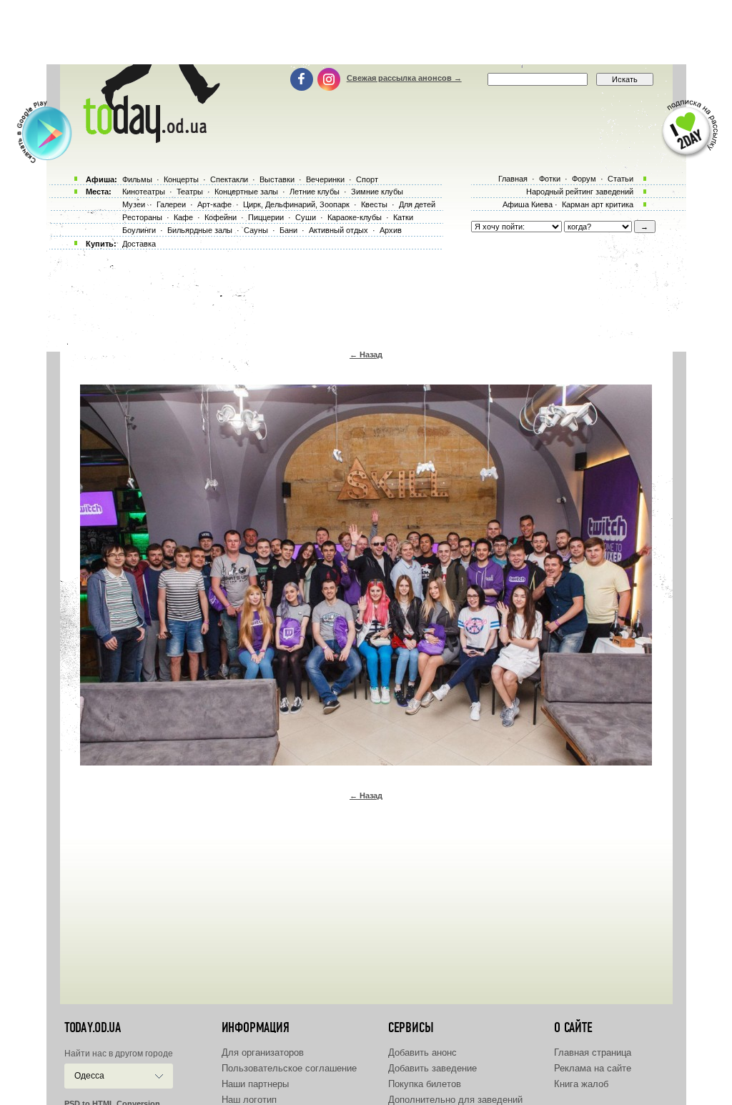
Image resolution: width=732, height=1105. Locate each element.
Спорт (367, 179)
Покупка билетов (424, 1084)
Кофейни (220, 217)
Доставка (139, 243)
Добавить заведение (432, 1068)
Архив (391, 230)
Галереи (171, 204)
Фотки (549, 178)
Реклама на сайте (592, 1068)
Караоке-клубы (354, 217)
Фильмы (137, 179)
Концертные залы (246, 191)
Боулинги (139, 230)
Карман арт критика (597, 204)
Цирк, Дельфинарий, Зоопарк (296, 204)
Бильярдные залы (199, 230)
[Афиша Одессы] (148, 139)
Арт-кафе (214, 204)
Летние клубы (315, 191)
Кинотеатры (143, 191)
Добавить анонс (422, 1052)
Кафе (183, 217)
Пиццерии (266, 217)
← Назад (366, 354)
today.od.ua (92, 1028)
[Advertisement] (366, 32)
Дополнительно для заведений (455, 1099)
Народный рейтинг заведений (579, 191)
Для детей (417, 204)
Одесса (89, 1076)
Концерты (181, 179)
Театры (190, 191)
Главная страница (592, 1052)
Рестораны (142, 217)
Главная (513, 178)
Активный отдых (338, 230)
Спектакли (229, 179)
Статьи (620, 178)
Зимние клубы (377, 191)
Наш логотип (249, 1099)
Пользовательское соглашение (289, 1068)
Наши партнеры (255, 1084)
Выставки (277, 179)
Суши (305, 217)
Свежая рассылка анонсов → (404, 78)
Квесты (374, 204)
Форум (584, 178)
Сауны (256, 230)
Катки (403, 217)
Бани (288, 230)
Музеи (133, 204)
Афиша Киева (528, 204)
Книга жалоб (581, 1084)
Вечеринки (325, 179)
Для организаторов (263, 1052)
